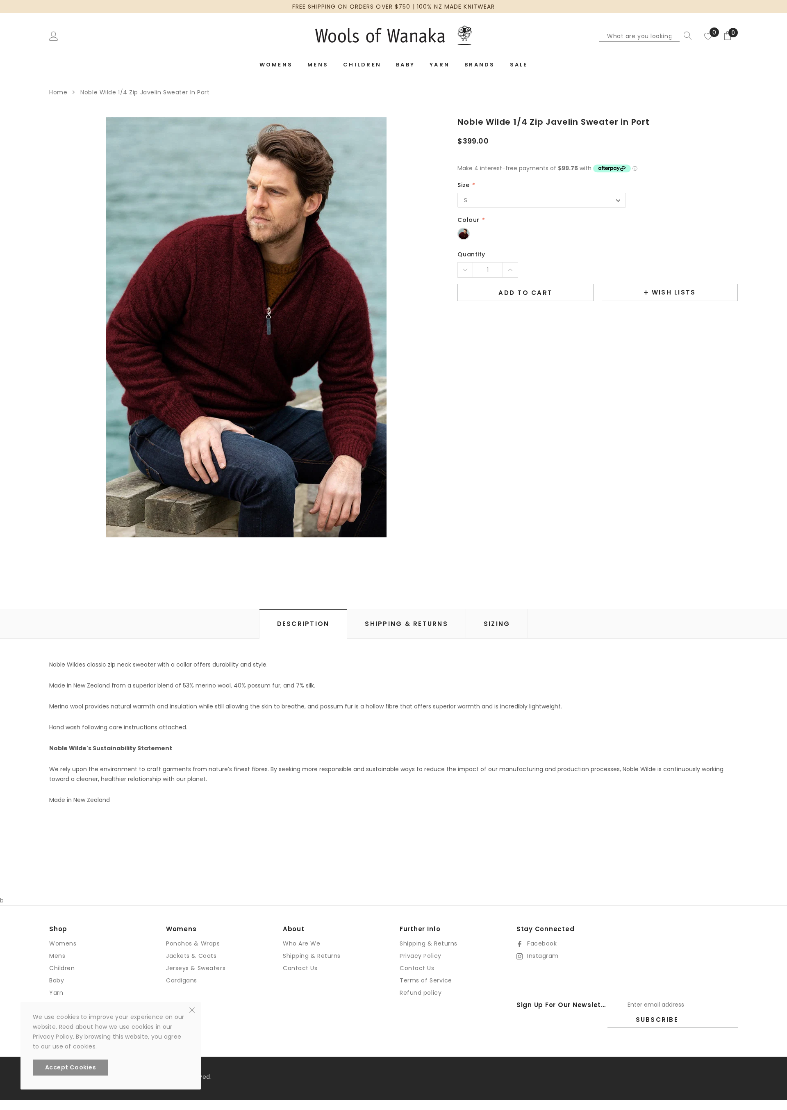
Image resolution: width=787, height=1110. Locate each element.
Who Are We (302, 943)
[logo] (393, 35)
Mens (57, 956)
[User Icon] (53, 36)
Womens (62, 943)
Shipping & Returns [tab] (406, 623)
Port (463, 234)
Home (58, 92)
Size (465, 185)
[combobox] (639, 36)
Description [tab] (303, 623)
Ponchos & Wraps (193, 943)
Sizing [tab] (497, 623)
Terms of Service (426, 980)
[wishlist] (708, 36)
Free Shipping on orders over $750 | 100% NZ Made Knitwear (393, 6)
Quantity (471, 254)
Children (62, 968)
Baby (56, 980)
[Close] (192, 1009)
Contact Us (300, 968)
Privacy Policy (420, 956)
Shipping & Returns (312, 956)
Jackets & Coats (191, 956)
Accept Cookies (70, 1067)
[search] (686, 36)
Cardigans (181, 980)
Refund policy (420, 993)
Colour (470, 220)
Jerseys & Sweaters (195, 968)
